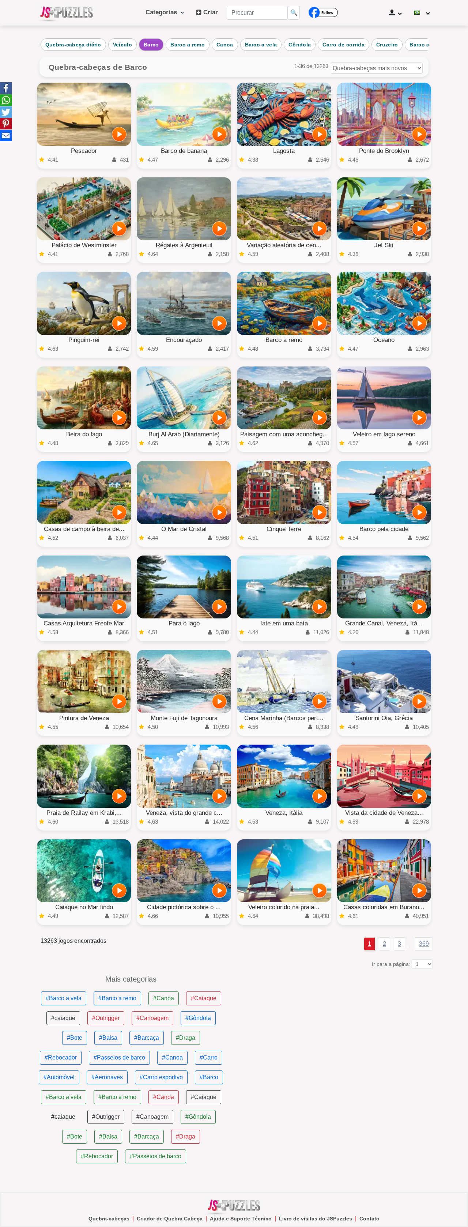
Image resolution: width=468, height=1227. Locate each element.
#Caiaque (203, 998)
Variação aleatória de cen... (284, 245)
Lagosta (284, 150)
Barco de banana (184, 150)
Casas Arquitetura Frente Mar (84, 623)
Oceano (384, 339)
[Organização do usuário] (395, 12)
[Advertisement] (337, 1026)
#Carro (209, 1057)
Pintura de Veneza (84, 718)
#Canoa (163, 998)
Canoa (224, 45)
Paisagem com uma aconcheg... (284, 434)
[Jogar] (119, 134)
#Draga (185, 1038)
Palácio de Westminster (84, 245)
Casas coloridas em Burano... (383, 907)
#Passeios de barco (119, 1057)
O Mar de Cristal (184, 529)
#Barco (209, 1077)
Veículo (122, 45)
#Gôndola (198, 1018)
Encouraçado (184, 339)
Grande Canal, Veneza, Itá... (384, 623)
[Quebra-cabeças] (66, 13)
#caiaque (63, 1018)
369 (424, 944)
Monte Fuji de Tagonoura (184, 718)
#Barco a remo (117, 998)
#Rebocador (61, 1057)
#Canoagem (152, 1018)
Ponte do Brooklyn (384, 150)
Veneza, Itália (283, 812)
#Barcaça (146, 1038)
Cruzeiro (387, 45)
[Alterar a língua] (422, 13)
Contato (369, 1219)
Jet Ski (383, 245)
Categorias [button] (163, 12)
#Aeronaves (107, 1077)
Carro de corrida (343, 45)
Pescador (84, 150)
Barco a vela (261, 45)
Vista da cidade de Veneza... (384, 812)
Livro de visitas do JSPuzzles (315, 1219)
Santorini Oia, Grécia (384, 718)
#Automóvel (59, 1077)
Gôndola (299, 45)
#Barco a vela (64, 998)
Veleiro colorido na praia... (284, 907)
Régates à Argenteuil (184, 245)
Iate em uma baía (284, 623)
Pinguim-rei (83, 339)
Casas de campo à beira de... (84, 529)
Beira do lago (84, 434)
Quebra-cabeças (108, 1219)
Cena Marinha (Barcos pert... (284, 718)
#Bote (74, 1038)
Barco (151, 45)
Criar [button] (209, 12)
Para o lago (184, 623)
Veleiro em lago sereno (384, 434)
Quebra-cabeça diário (73, 45)
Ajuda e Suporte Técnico (241, 1219)
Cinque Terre (284, 529)
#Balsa (108, 1038)
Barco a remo (187, 45)
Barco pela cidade (383, 529)
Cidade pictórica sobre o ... (184, 907)
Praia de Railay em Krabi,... (84, 812)
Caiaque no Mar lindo (84, 907)
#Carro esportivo (161, 1077)
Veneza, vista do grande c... (184, 812)
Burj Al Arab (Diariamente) (184, 434)
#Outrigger (106, 1018)
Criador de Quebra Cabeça (170, 1219)
